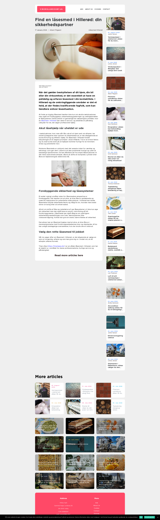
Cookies (97, 9)
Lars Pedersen (112, 273)
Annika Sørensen (113, 303)
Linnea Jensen (112, 64)
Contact (106, 9)
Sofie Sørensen (113, 154)
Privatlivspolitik (149, 517)
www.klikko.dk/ (65, 514)
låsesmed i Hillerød (48, 121)
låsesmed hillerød (95, 30)
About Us (89, 9)
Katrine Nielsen (113, 243)
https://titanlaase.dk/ (56, 246)
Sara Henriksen (112, 124)
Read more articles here (69, 255)
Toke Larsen (112, 213)
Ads (81, 9)
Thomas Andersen (113, 183)
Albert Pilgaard (55, 30)
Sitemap (96, 513)
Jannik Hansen (112, 34)
